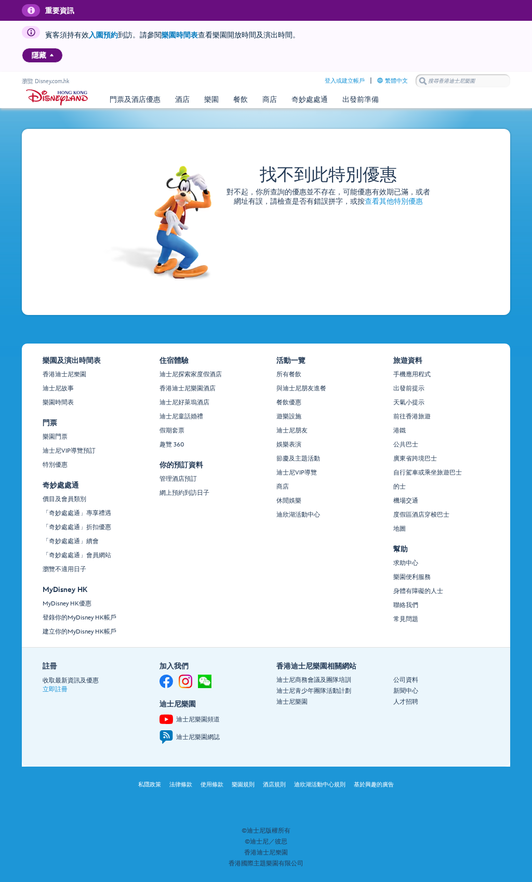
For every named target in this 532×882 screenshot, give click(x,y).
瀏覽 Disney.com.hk (45, 81)
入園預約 (103, 35)
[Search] (423, 80)
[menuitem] (52, 55)
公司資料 (405, 680)
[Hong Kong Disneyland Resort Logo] (57, 97)
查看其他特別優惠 (394, 201)
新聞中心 (405, 691)
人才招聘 (405, 702)
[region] (42, 55)
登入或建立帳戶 (345, 80)
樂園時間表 (180, 35)
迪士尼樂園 (292, 702)
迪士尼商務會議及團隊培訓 (313, 680)
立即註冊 (55, 689)
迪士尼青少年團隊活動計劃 (313, 691)
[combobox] (463, 81)
